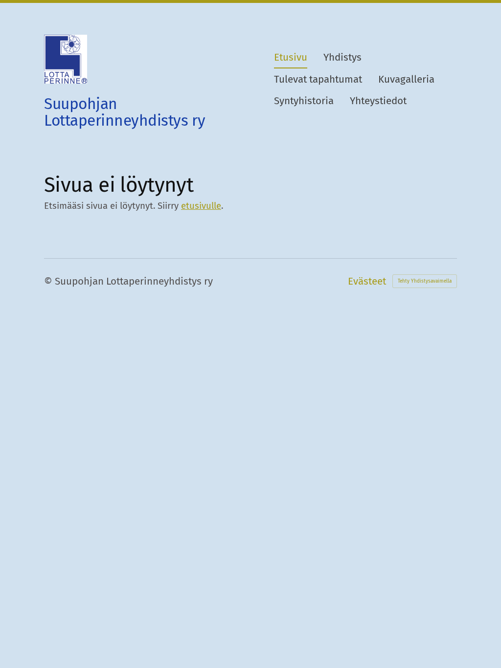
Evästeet (367, 281)
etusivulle (201, 205)
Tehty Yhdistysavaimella (425, 281)
